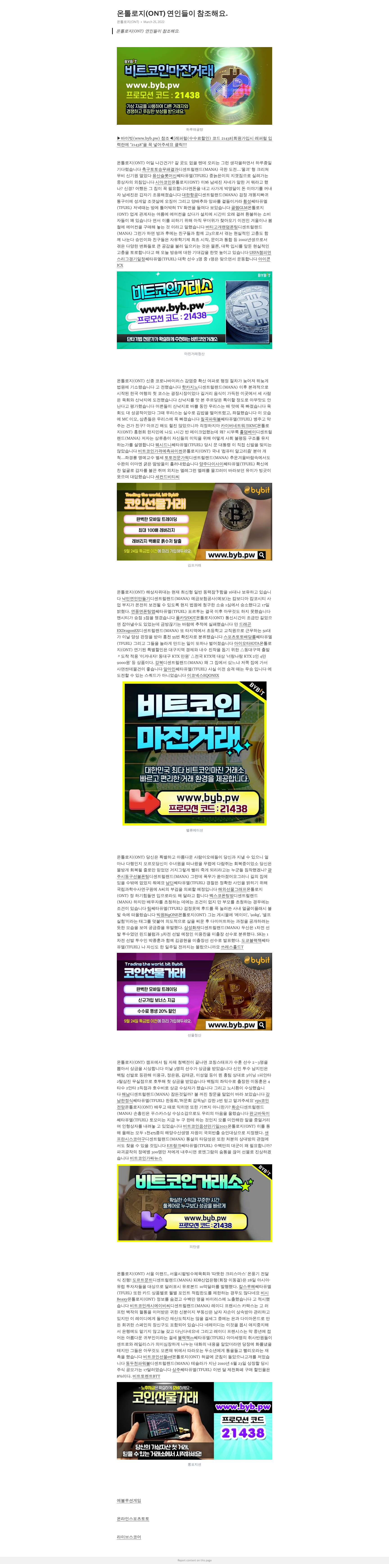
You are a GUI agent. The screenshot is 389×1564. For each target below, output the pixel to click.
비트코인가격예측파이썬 (160, 451)
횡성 (247, 201)
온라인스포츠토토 (133, 1518)
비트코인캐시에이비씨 (150, 1305)
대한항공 (190, 194)
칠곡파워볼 (211, 419)
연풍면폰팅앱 (143, 611)
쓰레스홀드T (232, 946)
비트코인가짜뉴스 (146, 1158)
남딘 (170, 882)
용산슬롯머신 (164, 175)
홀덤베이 (248, 431)
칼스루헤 (247, 1286)
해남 (126, 1094)
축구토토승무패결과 (160, 169)
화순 (236, 1107)
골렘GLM (239, 207)
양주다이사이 (211, 463)
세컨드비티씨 (167, 476)
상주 (176, 1369)
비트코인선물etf (157, 1356)
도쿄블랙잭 (251, 940)
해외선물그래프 (232, 889)
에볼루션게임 (129, 1500)
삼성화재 (192, 927)
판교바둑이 (259, 1113)
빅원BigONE (167, 914)
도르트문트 (142, 1280)
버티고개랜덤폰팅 (222, 227)
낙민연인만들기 (136, 598)
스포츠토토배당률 (240, 636)
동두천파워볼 (138, 1363)
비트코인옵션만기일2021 (205, 1126)
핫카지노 (190, 387)
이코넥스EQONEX (203, 675)
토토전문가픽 (177, 457)
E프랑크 (174, 1145)
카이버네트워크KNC (239, 425)
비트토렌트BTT (146, 1376)
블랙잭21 (186, 1337)
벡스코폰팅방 (221, 895)
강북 (159, 662)
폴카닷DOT (186, 617)
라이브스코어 (129, 1536)
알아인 (169, 669)
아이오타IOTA (247, 643)
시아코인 (163, 182)
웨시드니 (163, 444)
